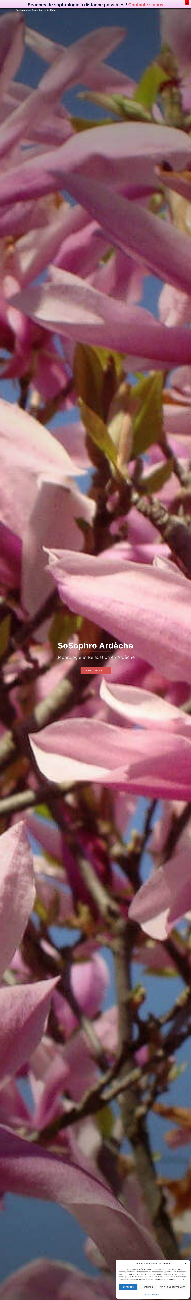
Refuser (148, 1287)
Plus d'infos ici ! (96, 662)
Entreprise (157, 7)
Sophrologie (129, 7)
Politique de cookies (151, 1294)
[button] (185, 1263)
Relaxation (144, 7)
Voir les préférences (172, 1287)
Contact (169, 7)
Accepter (128, 1287)
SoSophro (26, 5)
